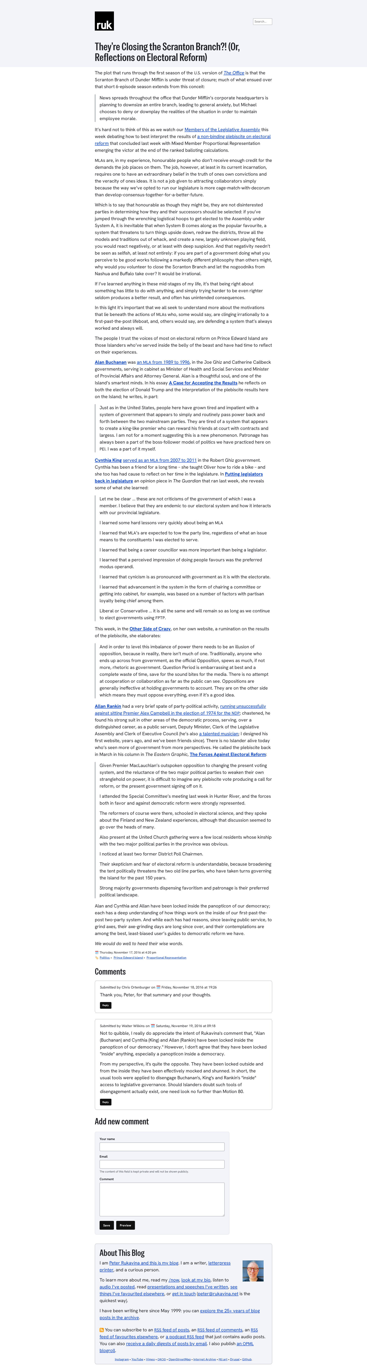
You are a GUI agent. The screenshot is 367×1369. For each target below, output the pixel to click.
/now (174, 1280)
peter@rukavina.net (218, 1294)
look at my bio (195, 1280)
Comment (107, 1179)
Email (104, 1156)
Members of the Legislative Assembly (222, 129)
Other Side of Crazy (150, 629)
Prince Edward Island (128, 958)
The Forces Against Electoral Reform (228, 754)
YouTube (137, 1359)
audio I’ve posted (117, 1287)
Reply (105, 1005)
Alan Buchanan (111, 362)
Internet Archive (204, 1359)
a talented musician (218, 734)
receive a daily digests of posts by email (166, 1343)
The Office (234, 73)
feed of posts (171, 1330)
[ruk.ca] (183, 21)
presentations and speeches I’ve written (187, 1287)
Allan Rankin (108, 706)
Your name (107, 1139)
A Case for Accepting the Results (203, 383)
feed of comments (219, 1330)
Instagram (122, 1359)
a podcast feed (185, 1337)
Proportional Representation (166, 958)
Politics (105, 958)
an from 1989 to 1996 (163, 362)
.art (223, 1359)
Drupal (235, 1359)
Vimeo (150, 1359)
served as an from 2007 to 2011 (160, 460)
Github (247, 1359)
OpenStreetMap (180, 1359)
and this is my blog (143, 1263)
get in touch (184, 1294)
